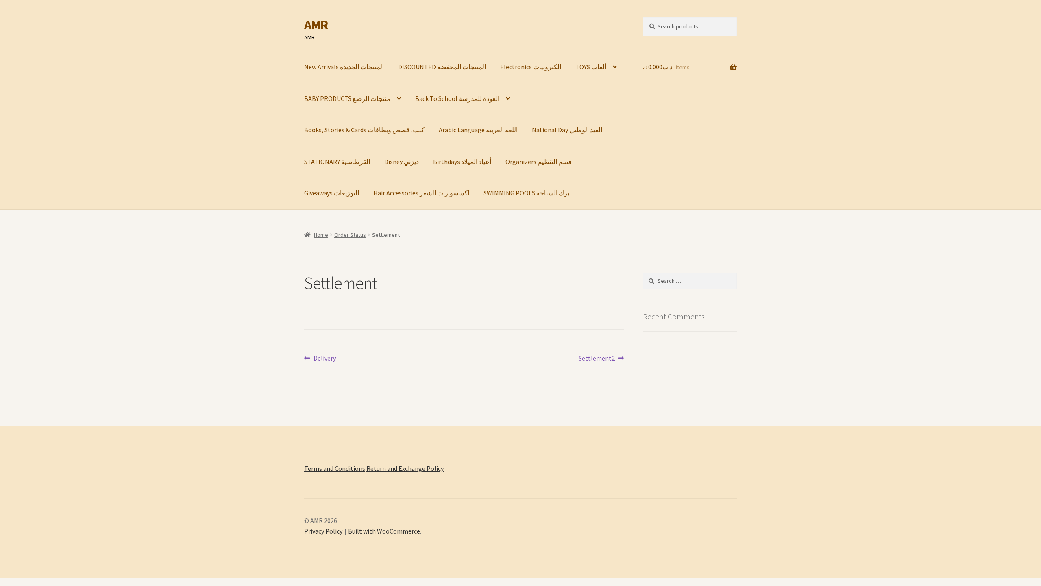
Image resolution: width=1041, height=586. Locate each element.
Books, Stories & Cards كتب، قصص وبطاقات (364, 130)
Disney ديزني (401, 161)
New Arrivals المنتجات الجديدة (344, 67)
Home (321, 234)
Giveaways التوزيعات (331, 193)
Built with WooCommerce (384, 531)
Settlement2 (597, 359)
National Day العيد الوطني (567, 130)
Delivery (324, 359)
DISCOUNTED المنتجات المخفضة (442, 67)
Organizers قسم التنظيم (538, 161)
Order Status (350, 234)
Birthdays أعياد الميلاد (462, 161)
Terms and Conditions (334, 468)
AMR (316, 25)
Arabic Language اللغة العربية (478, 130)
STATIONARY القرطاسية (337, 161)
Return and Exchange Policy (405, 468)
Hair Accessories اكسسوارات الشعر (421, 193)
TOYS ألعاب (590, 67)
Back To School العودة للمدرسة (457, 98)
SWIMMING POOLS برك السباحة (526, 193)
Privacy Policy (323, 531)
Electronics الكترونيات (530, 67)
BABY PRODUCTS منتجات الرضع (347, 98)
